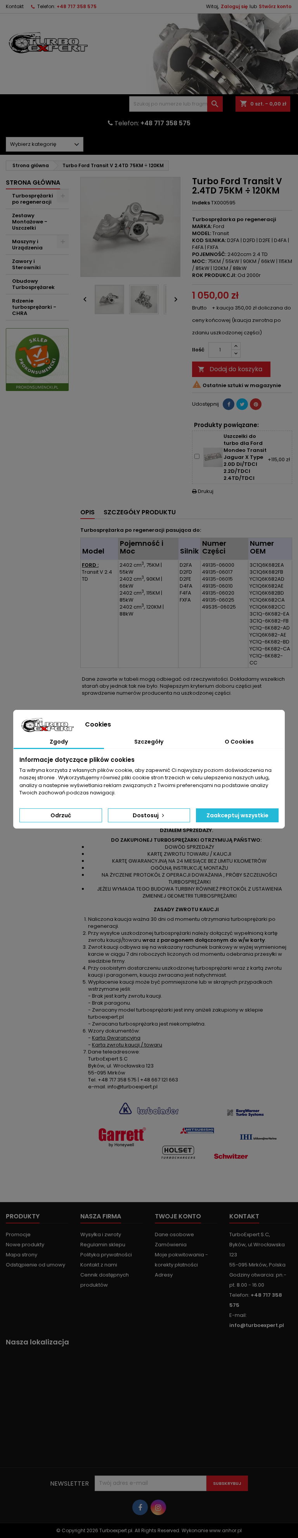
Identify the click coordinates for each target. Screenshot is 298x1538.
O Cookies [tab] (239, 742)
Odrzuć (60, 815)
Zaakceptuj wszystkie (237, 815)
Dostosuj (146, 815)
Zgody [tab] (59, 742)
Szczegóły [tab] (148, 742)
